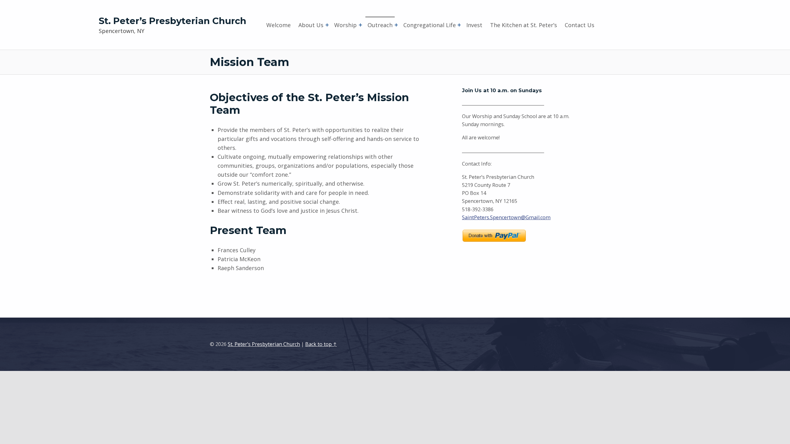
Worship (345, 25)
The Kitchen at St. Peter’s (523, 25)
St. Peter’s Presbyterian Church (172, 20)
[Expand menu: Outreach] (396, 25)
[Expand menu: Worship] (360, 25)
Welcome (278, 25)
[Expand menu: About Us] (327, 25)
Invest (474, 25)
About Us (310, 25)
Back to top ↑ (321, 344)
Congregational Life (429, 25)
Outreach (380, 25)
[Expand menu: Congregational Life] (459, 25)
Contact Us (579, 25)
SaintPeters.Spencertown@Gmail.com (506, 217)
